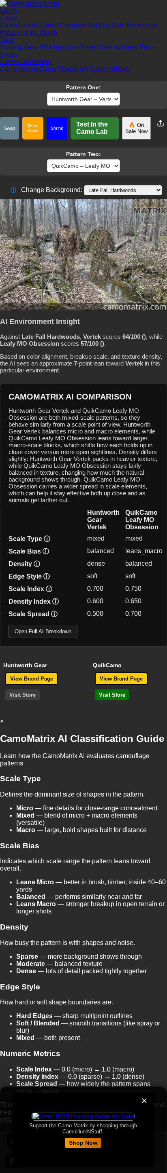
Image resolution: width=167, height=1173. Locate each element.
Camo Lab (15, 25)
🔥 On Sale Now (136, 128)
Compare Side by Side (92, 25)
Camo (8, 18)
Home (8, 10)
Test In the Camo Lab (92, 128)
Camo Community (26, 61)
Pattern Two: (83, 154)
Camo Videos (110, 69)
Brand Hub (142, 25)
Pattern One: (83, 87)
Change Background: (46, 189)
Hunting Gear (19, 47)
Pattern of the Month (29, 32)
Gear (7, 39)
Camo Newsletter (64, 69)
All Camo (44, 25)
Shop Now (83, 1143)
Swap (9, 128)
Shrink (57, 128)
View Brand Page (31, 679)
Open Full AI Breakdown (43, 631)
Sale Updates (118, 47)
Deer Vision (33, 128)
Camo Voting (18, 69)
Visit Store (22, 695)
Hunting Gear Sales (68, 47)
